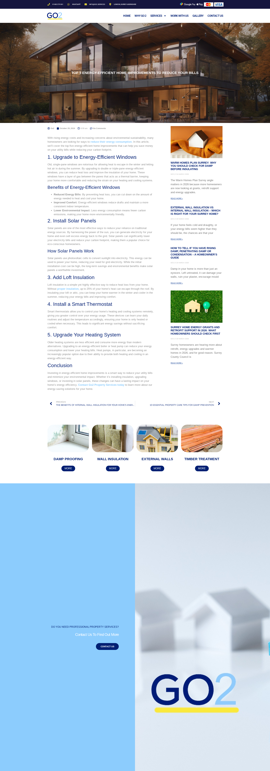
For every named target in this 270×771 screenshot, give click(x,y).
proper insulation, (68, 288)
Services (156, 15)
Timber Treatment (201, 459)
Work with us (179, 15)
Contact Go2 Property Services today (101, 384)
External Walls (157, 459)
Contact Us (107, 646)
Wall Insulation (112, 459)
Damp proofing (68, 459)
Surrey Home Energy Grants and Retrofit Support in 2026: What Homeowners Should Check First (195, 330)
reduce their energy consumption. (111, 141)
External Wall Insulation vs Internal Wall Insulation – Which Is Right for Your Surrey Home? (195, 210)
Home (126, 15)
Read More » (177, 198)
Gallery (197, 15)
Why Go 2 (140, 15)
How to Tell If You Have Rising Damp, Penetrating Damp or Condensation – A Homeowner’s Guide (194, 253)
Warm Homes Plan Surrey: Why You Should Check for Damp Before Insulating (193, 166)
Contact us (215, 15)
